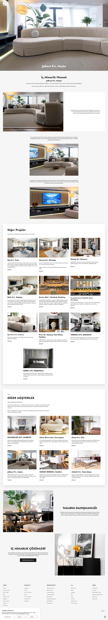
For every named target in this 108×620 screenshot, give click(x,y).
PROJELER (56, 3)
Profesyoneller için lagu (96, 592)
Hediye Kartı (26, 601)
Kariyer (72, 596)
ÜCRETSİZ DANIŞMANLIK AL (28, 560)
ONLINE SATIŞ (74, 3)
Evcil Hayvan (5, 605)
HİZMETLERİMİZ (64, 3)
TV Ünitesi (5, 603)
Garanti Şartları (49, 603)
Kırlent (25, 594)
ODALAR (49, 3)
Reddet (31, 616)
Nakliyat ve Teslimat (50, 592)
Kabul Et (19, 616)
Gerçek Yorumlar (74, 603)
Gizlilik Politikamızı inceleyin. (24, 613)
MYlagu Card (94, 598)
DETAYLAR (9, 269)
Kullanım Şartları (50, 596)
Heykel (25, 590)
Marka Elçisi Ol (73, 601)
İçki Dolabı (5, 598)
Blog (72, 594)
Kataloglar (73, 592)
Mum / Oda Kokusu (28, 596)
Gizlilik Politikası (50, 601)
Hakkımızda (73, 588)
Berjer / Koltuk (5, 592)
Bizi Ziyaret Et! (95, 588)
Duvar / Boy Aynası (28, 592)
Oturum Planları (27, 598)
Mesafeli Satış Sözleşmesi (51, 598)
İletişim (72, 590)
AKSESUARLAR (40, 3)
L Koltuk (4, 588)
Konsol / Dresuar (6, 601)
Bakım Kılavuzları (50, 590)
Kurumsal (72, 598)
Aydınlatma (26, 588)
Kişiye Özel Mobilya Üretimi (97, 594)
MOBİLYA (32, 3)
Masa (4, 594)
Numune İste (94, 596)
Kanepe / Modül (6, 590)
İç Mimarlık (94, 590)
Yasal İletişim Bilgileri (50, 594)
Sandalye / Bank (6, 596)
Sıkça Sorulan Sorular (51, 588)
